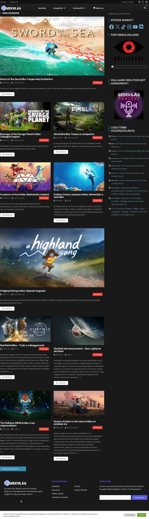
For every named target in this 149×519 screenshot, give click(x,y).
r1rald (15, 429)
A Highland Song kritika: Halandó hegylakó (23, 290)
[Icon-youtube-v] (13, 501)
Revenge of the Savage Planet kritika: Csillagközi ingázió (20, 135)
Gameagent (115, 158)
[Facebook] (111, 27)
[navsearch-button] (145, 8)
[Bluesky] (139, 2)
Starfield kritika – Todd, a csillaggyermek (22, 345)
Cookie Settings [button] (130, 515)
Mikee (69, 201)
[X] (117, 27)
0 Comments (97, 82)
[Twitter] (143, 2)
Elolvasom (8, 94)
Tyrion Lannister (18, 83)
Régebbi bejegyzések (11, 469)
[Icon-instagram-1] (17, 501)
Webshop (99, 8)
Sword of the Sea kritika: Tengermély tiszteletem (26, 79)
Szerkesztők (78, 8)
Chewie (113, 173)
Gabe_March (115, 166)
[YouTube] (146, 2)
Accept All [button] (142, 515)
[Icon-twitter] (9, 501)
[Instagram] (146, 5)
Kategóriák (58, 8)
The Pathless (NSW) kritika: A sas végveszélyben (17, 424)
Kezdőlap (42, 8)
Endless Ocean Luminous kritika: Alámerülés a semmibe (78, 195)
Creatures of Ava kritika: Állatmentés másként (24, 194)
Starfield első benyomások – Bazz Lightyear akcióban (77, 350)
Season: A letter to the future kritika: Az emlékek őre (75, 422)
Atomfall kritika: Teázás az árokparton (74, 134)
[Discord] (141, 27)
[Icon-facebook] (5, 501)
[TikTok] (123, 27)
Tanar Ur (16, 349)
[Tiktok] (21, 501)
